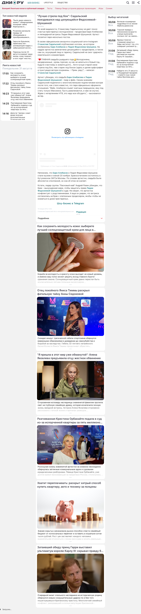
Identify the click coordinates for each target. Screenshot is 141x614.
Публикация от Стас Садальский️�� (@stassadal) (59, 166)
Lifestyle (48, 2)
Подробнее (43, 218)
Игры (101, 8)
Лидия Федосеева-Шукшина (82, 47)
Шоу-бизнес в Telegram (70, 203)
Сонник (109, 8)
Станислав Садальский (49, 44)
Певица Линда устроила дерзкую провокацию (75, 8)
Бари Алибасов (58, 47)
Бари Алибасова (75, 77)
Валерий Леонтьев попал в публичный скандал (23, 8)
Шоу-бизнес (34, 2)
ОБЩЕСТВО (62, 2)
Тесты (49, 8)
